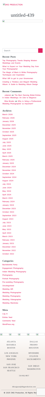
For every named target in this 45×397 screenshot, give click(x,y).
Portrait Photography (10, 279)
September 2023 (9, 215)
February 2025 (8, 160)
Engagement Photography (12, 268)
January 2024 (8, 205)
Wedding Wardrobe (10, 303)
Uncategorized (8, 286)
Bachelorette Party (9, 265)
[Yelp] (18, 381)
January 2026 (8, 121)
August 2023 (7, 219)
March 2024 (7, 198)
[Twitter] (14, 381)
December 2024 (9, 167)
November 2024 (9, 170)
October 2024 (8, 174)
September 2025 (9, 135)
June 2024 (6, 188)
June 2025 (6, 146)
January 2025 (8, 163)
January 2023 (8, 243)
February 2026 (8, 118)
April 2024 (6, 195)
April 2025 (6, 153)
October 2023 (8, 212)
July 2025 (6, 142)
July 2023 (6, 222)
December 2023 (9, 208)
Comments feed (8, 321)
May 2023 (6, 229)
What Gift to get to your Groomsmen (17, 78)
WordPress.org (8, 324)
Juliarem (7, 95)
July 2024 (6, 184)
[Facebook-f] (10, 381)
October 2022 (8, 254)
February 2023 (8, 240)
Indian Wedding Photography (14, 272)
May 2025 (6, 149)
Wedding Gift (7, 289)
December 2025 (9, 125)
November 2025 (9, 128)
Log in (5, 314)
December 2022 (9, 247)
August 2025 (7, 139)
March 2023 (7, 236)
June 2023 (6, 226)
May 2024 (6, 191)
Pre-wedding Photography (13, 282)
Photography (7, 275)
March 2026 (7, 114)
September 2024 (9, 177)
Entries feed (7, 317)
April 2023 (6, 233)
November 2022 (9, 250)
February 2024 (8, 201)
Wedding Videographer (11, 299)
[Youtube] (27, 381)
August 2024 (7, 181)
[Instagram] (31, 381)
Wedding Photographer (11, 292)
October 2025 (8, 132)
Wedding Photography (11, 296)
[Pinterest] (22, 381)
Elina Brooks (9, 101)
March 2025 (7, 156)
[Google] (35, 381)
